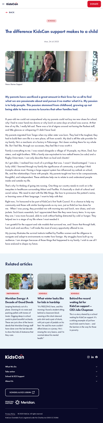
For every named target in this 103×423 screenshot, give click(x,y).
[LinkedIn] (92, 357)
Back (11, 12)
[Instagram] (88, 357)
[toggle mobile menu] (3, 4)
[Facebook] (96, 357)
